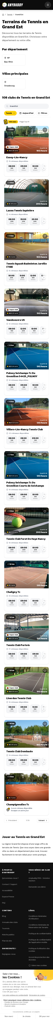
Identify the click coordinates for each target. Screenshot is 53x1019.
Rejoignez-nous (8, 954)
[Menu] (48, 5)
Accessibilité (7, 890)
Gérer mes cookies (39, 965)
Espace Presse (8, 896)
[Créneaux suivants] (44, 168)
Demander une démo (37, 887)
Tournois (5, 928)
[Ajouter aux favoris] (45, 130)
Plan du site (7, 940)
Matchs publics (8, 934)
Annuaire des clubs (10, 922)
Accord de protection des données (39, 958)
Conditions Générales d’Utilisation (37, 917)
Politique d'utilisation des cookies (39, 949)
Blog (4, 916)
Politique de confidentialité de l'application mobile (40, 941)
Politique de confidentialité (40, 933)
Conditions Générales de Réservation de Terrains (39, 926)
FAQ (3, 902)
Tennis (9, 14)
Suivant (41, 820)
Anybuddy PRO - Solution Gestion (39, 879)
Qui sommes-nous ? (10, 878)
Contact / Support (9, 884)
